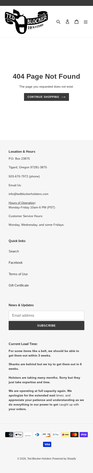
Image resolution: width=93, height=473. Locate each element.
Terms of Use (18, 274)
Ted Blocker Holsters (39, 458)
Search (14, 251)
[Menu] (85, 21)
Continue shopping (43, 96)
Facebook (16, 262)
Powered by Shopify (64, 458)
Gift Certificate (19, 285)
